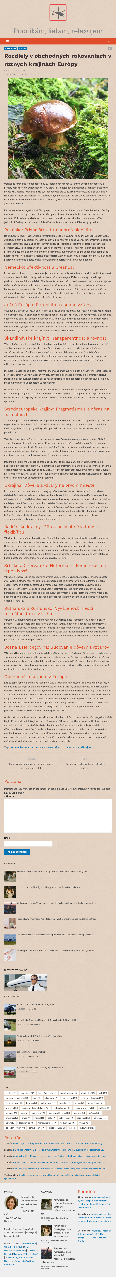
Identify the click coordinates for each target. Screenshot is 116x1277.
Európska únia (14, 1103)
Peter (9, 71)
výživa (84, 1123)
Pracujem (10, 49)
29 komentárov (33, 1025)
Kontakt (16, 1236)
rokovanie (73, 747)
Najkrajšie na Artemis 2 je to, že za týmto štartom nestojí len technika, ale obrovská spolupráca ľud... (59, 1150)
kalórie (79, 1103)
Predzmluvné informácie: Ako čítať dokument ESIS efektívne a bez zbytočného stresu (56, 919)
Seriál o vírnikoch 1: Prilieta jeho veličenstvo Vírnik (39, 1036)
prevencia (12, 1118)
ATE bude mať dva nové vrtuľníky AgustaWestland (40, 1068)
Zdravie (27, 1254)
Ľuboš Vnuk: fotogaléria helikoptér (32, 1052)
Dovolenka (9, 1264)
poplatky (79, 1113)
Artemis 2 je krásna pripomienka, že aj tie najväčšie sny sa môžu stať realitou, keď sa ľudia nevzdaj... (58, 1143)
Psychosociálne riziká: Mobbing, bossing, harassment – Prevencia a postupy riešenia (55, 935)
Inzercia (7, 1236)
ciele (103, 1093)
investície (65, 1103)
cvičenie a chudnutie (17, 1098)
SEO (20, 1244)
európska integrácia (92, 1098)
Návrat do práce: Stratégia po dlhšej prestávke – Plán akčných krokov (48, 887)
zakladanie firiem (15, 1128)
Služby (22, 49)
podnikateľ (38, 1113)
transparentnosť (47, 1123)
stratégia (100, 1118)
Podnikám (27, 1229)
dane (37, 1098)
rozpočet (83, 1118)
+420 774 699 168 (12, 1218)
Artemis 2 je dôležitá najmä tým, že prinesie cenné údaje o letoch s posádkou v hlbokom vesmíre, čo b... (60, 1156)
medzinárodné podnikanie (35, 1108)
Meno (7, 838)
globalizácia (48, 1103)
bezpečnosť (27, 1093)
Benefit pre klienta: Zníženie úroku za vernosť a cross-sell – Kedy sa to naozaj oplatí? (55, 950)
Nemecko (18, 747)
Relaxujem (31, 1232)
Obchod (33, 1261)
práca (26, 1118)
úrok (72, 1128)
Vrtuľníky (8, 1247)
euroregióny (69, 1098)
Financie (8, 1254)
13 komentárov (32, 1072)
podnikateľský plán (59, 1113)
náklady (104, 1108)
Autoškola (18, 1247)
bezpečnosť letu (47, 1093)
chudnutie (88, 1093)
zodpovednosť (57, 1128)
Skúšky (25, 1261)
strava (10, 1123)
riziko (39, 1118)
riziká (51, 1118)
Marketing (8, 1261)
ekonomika (51, 1098)
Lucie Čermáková (58, 1218)
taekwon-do (26, 1123)
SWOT (35, 1254)
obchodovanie (45, 747)
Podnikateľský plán (13, 1257)
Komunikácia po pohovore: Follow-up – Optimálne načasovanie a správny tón (52, 871)
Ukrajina (86, 747)
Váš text (9, 796)
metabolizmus (61, 1108)
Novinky (7, 1229)
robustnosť (66, 1118)
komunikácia (95, 1103)
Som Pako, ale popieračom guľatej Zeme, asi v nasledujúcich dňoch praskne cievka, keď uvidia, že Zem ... (60, 1169)
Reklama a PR (29, 1244)
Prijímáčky (21, 1251)
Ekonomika (18, 1254)
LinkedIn (8, 1221)
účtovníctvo (87, 1128)
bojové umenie (68, 1093)
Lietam (21, 1232)
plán (24, 1113)
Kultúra (18, 1261)
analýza (11, 1093)
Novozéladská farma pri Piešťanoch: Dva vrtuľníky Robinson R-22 (46, 1020)
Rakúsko (60, 747)
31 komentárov (32, 1009)
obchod (30, 747)
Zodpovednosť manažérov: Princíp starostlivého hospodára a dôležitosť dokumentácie (56, 903)
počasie (94, 1113)
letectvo (12, 1108)
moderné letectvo (84, 1108)
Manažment (9, 1251)
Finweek (31, 1103)
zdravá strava (37, 1128)
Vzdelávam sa (10, 1232)
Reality (27, 1247)
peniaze (11, 1113)
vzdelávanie (67, 1123)
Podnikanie (32, 1251)
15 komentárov (33, 1040)
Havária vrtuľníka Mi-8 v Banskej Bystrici (35, 1004)
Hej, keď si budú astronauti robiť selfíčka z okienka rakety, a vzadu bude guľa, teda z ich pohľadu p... (58, 1162)
